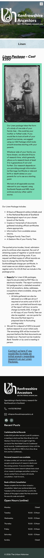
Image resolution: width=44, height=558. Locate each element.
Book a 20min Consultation (15, 482)
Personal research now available (17, 457)
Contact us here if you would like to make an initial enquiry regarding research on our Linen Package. (21, 356)
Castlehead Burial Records (14, 432)
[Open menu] (41, 3)
